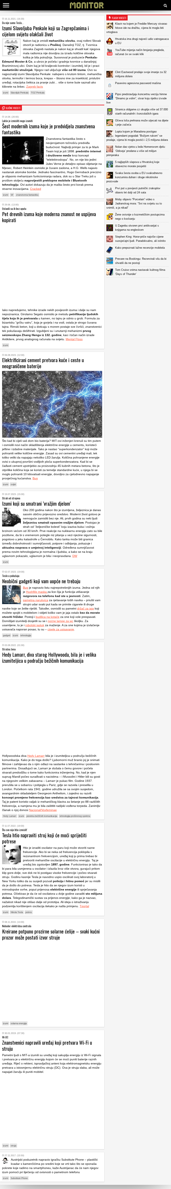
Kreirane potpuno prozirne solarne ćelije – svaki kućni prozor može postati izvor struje (51, 934)
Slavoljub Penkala (19, 92)
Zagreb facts (34, 86)
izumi (5, 92)
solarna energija (19, 1023)
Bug (35, 478)
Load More (138, 284)
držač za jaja (85, 608)
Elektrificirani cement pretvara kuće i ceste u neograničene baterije (43, 363)
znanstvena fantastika (27, 195)
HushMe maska (37, 591)
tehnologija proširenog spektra (75, 816)
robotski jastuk (34, 625)
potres (28, 912)
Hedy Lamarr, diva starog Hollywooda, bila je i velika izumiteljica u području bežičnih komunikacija (49, 657)
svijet (13, 484)
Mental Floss (74, 339)
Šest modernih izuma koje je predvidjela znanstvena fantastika (48, 129)
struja (13, 1145)
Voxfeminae (49, 810)
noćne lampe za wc (60, 621)
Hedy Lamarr (36, 755)
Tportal (84, 906)
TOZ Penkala (37, 92)
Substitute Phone (19, 1178)
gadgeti (6, 635)
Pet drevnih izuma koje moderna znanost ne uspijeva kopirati (49, 217)
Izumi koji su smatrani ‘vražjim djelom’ (36, 503)
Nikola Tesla (17, 912)
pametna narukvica (35, 600)
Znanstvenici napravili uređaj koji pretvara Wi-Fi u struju (47, 1045)
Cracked (35, 188)
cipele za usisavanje (61, 629)
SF (12, 195)
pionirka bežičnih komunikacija (41, 816)
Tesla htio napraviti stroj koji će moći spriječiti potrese (44, 838)
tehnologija (25, 635)
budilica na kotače (47, 616)
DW (74, 556)
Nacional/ (35, 810)
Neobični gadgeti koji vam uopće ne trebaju (41, 581)
